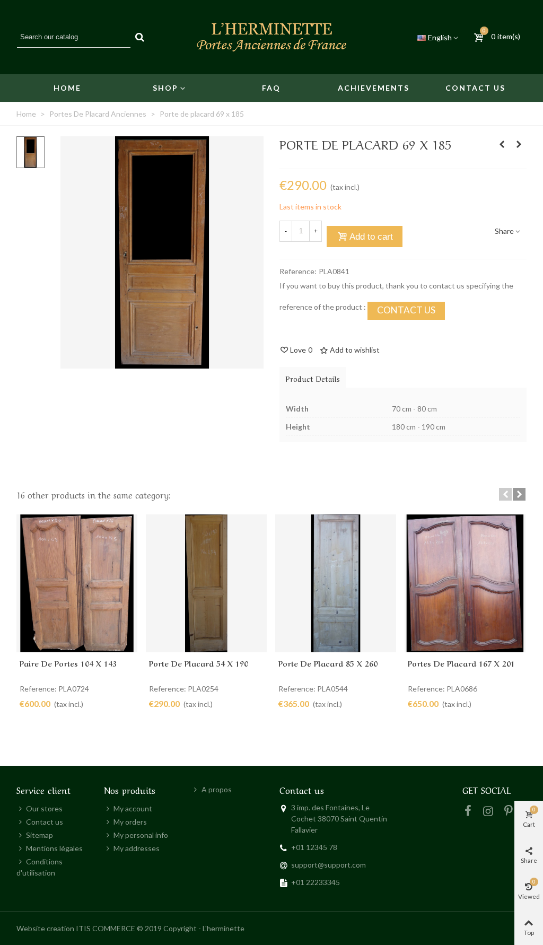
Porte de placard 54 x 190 (198, 663)
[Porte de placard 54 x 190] (206, 583)
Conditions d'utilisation (39, 867)
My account (132, 808)
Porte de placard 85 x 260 (328, 663)
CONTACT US (406, 310)
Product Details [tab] (313, 378)
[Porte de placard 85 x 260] (335, 583)
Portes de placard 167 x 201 (461, 663)
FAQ (271, 87)
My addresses (136, 848)
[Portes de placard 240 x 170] (502, 144)
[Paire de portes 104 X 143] (76, 583)
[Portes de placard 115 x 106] (519, 144)
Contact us (475, 87)
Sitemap (39, 834)
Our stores (44, 808)
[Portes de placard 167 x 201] (465, 583)
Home (67, 87)
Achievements (373, 87)
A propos (217, 789)
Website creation (45, 928)
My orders (130, 821)
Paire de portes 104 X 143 (68, 663)
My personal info (140, 834)
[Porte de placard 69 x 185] (162, 363)
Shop (165, 87)
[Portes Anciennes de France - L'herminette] (271, 37)
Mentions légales (54, 848)
